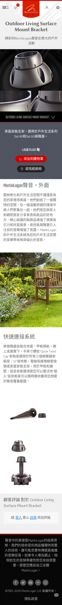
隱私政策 (31, 599)
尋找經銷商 (33, 169)
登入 (18, 518)
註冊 (33, 518)
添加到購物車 (33, 159)
